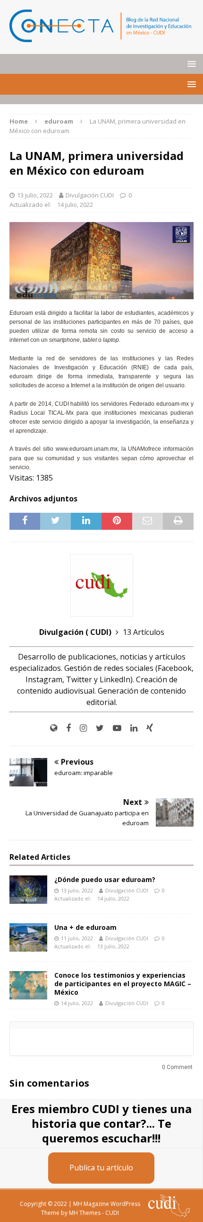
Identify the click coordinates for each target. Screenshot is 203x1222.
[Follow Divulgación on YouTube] (113, 727)
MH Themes (85, 1213)
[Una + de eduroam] (28, 937)
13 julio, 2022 (35, 195)
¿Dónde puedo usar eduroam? (104, 879)
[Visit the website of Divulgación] (53, 727)
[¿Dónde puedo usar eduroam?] (28, 889)
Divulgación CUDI (90, 195)
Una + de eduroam (85, 927)
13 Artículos (143, 632)
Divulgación (76, 632)
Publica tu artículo (101, 1167)
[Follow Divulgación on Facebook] (65, 727)
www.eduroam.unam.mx (87, 449)
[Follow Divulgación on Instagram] (80, 727)
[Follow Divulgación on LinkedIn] (130, 727)
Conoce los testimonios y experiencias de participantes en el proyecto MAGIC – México (122, 984)
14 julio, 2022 (75, 204)
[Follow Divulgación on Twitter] (96, 727)
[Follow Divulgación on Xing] (146, 727)
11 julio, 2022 (77, 938)
